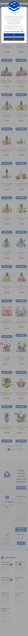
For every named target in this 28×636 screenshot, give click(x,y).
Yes (14, 35)
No (14, 39)
